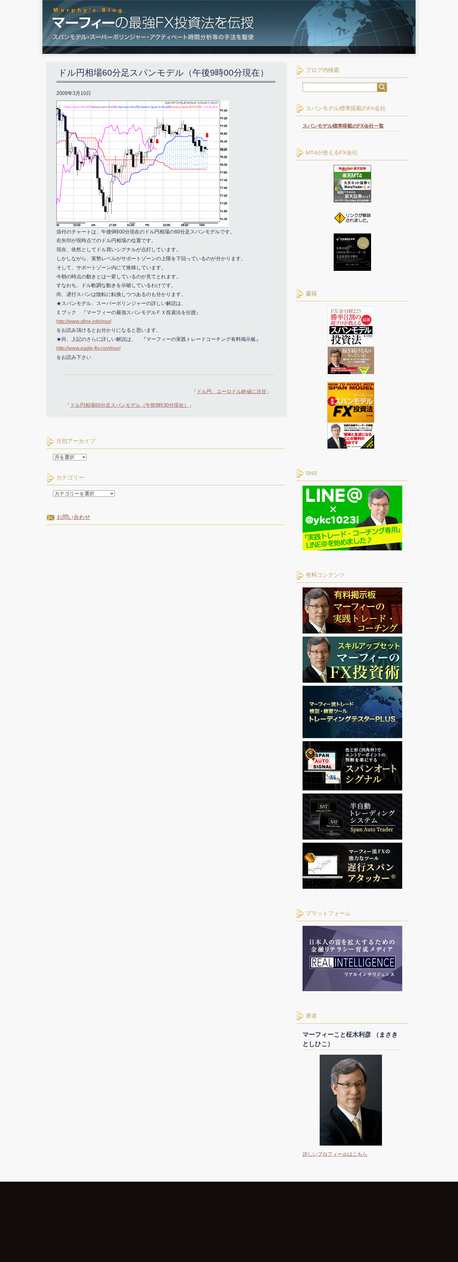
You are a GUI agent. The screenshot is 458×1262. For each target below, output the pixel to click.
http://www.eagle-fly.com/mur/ (88, 348)
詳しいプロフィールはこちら (335, 1154)
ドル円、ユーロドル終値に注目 (231, 391)
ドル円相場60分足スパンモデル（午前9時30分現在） (129, 405)
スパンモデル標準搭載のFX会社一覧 (343, 126)
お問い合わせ (73, 517)
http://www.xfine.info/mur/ (83, 321)
